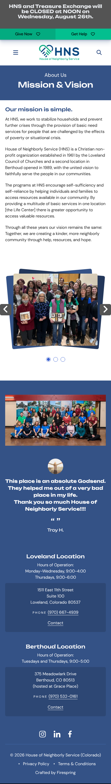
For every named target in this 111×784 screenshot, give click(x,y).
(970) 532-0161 (63, 696)
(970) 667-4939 (63, 612)
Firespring (66, 772)
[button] (15, 52)
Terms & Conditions (77, 763)
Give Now (23, 34)
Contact (55, 623)
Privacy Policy (36, 763)
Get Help (79, 34)
